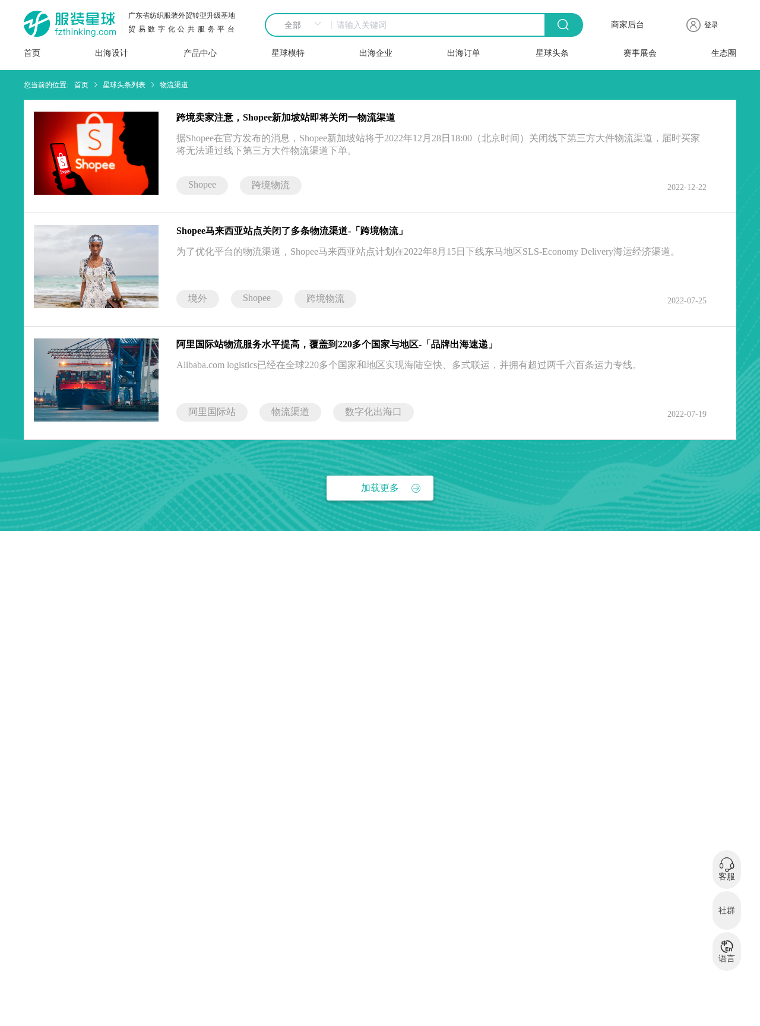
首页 (32, 53)
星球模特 (288, 53)
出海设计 (111, 53)
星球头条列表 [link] (124, 85)
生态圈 (723, 53)
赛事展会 (640, 53)
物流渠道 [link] (174, 85)
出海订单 (463, 53)
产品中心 (200, 53)
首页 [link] (81, 85)
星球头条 (552, 53)
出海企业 (375, 53)
